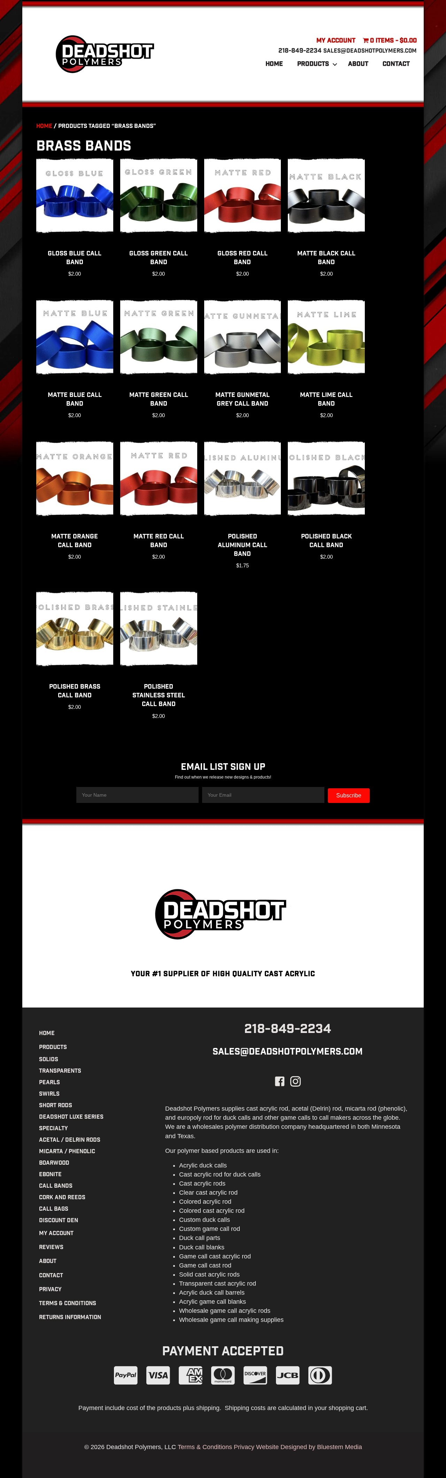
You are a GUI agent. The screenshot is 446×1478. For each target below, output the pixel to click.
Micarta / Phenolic (67, 1152)
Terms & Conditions (67, 1304)
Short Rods (55, 1106)
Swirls (49, 1094)
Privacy (50, 1290)
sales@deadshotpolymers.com (370, 51)
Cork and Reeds (62, 1198)
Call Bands (55, 1186)
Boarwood (54, 1163)
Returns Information (70, 1318)
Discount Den (58, 1221)
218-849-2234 (300, 51)
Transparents (60, 1071)
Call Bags (53, 1209)
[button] (335, 64)
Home (274, 64)
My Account (335, 41)
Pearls (49, 1083)
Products (313, 64)
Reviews (51, 1248)
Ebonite (50, 1175)
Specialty (53, 1129)
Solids (48, 1060)
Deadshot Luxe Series (71, 1117)
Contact (396, 64)
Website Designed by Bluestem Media (309, 1446)
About (358, 64)
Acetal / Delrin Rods (69, 1140)
